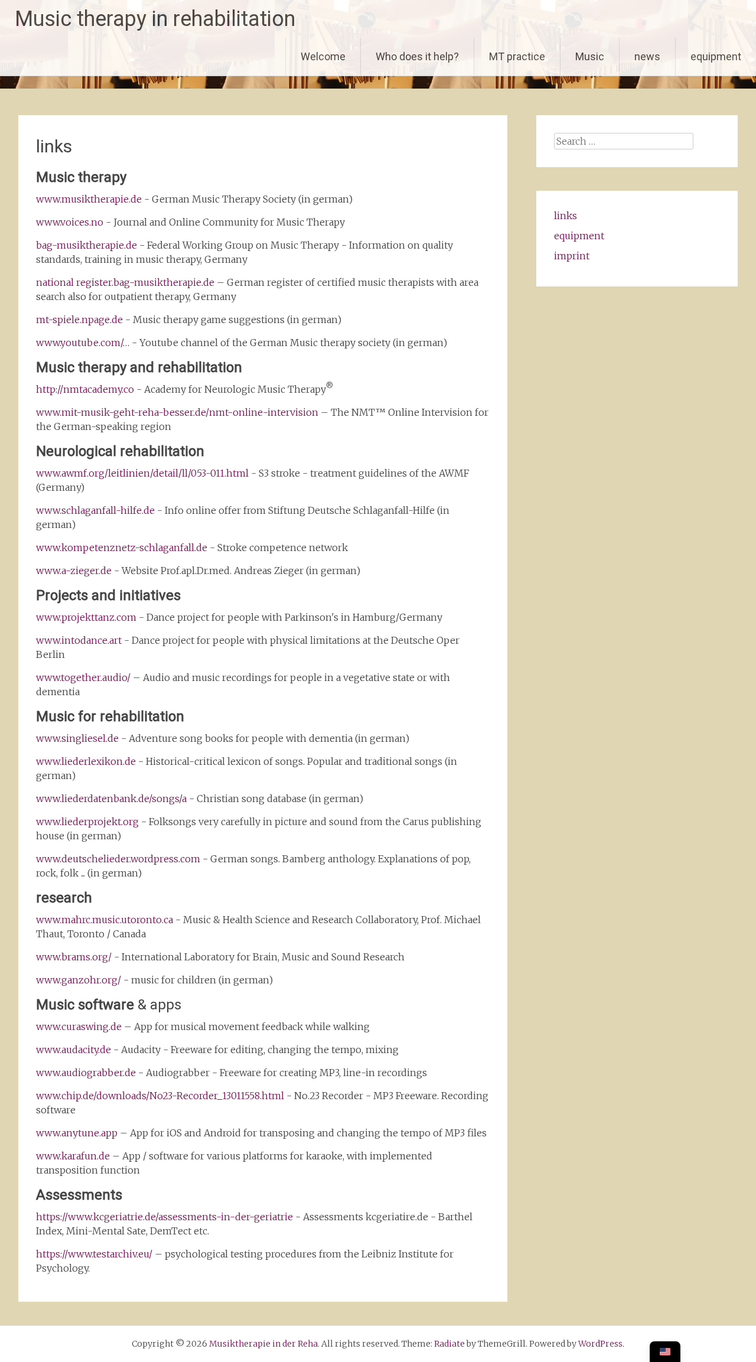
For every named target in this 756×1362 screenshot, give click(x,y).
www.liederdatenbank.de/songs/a (111, 798)
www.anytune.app (77, 1133)
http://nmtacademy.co (85, 389)
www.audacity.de (73, 1049)
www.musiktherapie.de (89, 199)
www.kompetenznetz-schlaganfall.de (121, 547)
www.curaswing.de (79, 1026)
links (565, 215)
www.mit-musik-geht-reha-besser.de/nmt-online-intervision (177, 412)
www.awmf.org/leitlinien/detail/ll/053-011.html (142, 473)
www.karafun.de (73, 1156)
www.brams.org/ (74, 957)
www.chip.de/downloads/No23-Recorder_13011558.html (160, 1096)
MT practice (517, 56)
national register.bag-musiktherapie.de (125, 282)
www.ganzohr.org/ (78, 980)
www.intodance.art (79, 640)
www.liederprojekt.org (87, 821)
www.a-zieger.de (74, 570)
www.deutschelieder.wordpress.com (118, 859)
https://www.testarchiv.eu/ (94, 1254)
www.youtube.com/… (82, 342)
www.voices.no (69, 222)
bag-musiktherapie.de (86, 245)
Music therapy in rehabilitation (155, 18)
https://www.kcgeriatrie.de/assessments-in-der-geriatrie (164, 1217)
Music (589, 56)
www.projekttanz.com (86, 617)
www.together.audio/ (83, 677)
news (647, 56)
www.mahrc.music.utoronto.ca (104, 920)
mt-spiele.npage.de (79, 319)
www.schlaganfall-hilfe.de (95, 510)
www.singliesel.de (77, 738)
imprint (571, 256)
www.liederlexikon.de (86, 761)
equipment (715, 56)
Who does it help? (417, 56)
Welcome (323, 56)
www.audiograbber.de (86, 1072)
